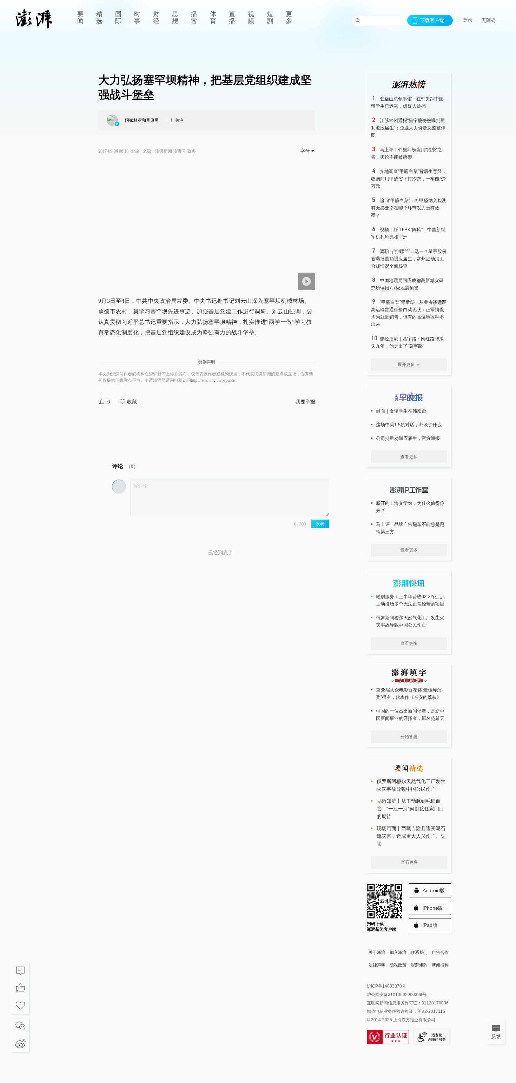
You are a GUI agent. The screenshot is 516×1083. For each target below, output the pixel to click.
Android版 (434, 890)
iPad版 (430, 925)
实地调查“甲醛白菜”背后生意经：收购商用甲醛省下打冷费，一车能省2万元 (408, 179)
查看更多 (409, 456)
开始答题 (409, 736)
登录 (467, 20)
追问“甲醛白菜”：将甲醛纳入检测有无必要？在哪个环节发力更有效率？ (408, 208)
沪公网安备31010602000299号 (396, 994)
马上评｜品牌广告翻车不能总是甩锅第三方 (410, 528)
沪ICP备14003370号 (386, 986)
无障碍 (488, 20)
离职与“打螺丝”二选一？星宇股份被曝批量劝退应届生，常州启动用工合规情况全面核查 (408, 259)
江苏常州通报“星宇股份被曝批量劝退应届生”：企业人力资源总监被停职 (408, 128)
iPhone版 (433, 908)
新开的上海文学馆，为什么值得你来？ (410, 507)
